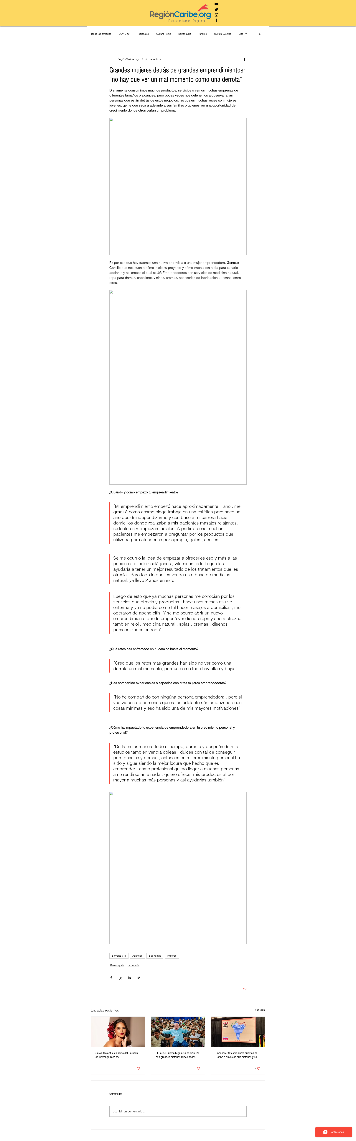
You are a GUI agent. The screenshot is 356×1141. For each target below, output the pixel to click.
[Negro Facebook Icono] (216, 20)
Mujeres (172, 955)
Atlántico (137, 955)
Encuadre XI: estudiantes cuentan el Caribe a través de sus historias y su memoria (236, 1055)
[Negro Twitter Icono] (216, 9)
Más (241, 33)
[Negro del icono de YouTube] (216, 4)
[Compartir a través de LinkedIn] (129, 978)
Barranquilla (184, 33)
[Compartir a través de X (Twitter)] (120, 978)
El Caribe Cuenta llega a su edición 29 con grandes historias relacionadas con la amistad (177, 1055)
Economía (155, 955)
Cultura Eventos (222, 33)
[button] (260, 33)
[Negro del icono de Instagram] (216, 15)
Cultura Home (163, 33)
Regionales (143, 33)
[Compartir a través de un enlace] (138, 978)
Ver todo (260, 1009)
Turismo (203, 33)
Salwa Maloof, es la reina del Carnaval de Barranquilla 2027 (116, 1055)
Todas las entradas (101, 33)
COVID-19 (124, 33)
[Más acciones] (244, 59)
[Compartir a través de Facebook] (111, 978)
